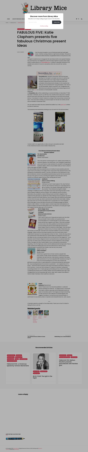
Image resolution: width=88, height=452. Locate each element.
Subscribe (57, 22)
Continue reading (44, 26)
